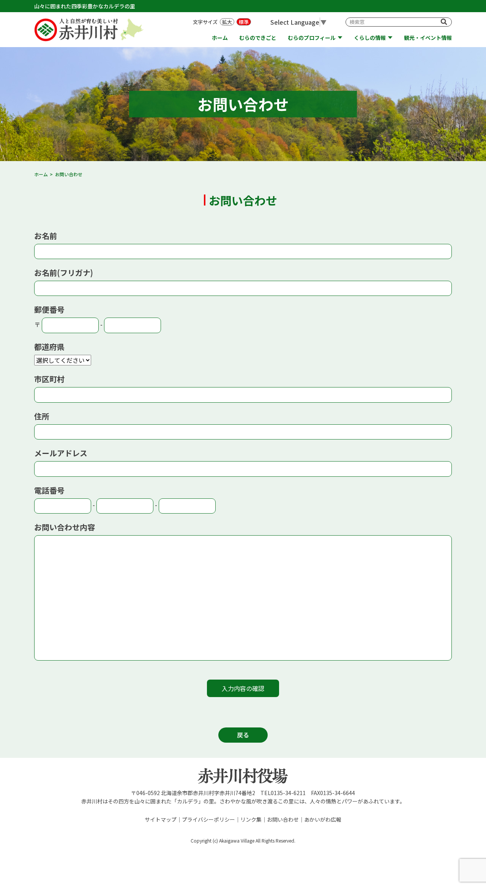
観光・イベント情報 (428, 38)
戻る (243, 734)
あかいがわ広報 (322, 819)
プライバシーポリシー (208, 819)
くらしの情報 (370, 38)
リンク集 (251, 819)
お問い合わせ (283, 819)
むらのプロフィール (312, 38)
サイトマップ (161, 819)
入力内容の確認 (243, 688)
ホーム (220, 38)
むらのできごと (257, 38)
